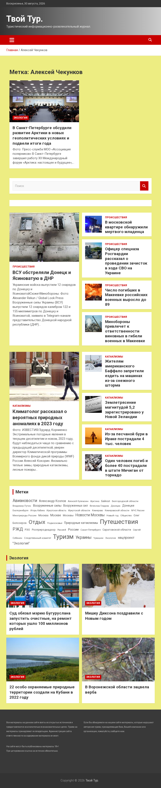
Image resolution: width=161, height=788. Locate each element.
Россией (61, 529)
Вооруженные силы (47, 505)
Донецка (115, 506)
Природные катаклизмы (81, 522)
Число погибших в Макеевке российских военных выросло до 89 (126, 297)
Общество (126, 515)
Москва (43, 515)
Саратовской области (117, 529)
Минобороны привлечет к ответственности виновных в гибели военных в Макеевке (125, 331)
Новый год (112, 515)
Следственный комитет (37, 537)
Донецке (128, 505)
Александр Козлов (52, 501)
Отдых (37, 522)
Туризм (63, 536)
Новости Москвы (90, 515)
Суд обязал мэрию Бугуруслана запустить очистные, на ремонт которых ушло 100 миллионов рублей (40, 621)
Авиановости (25, 500)
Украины (83, 537)
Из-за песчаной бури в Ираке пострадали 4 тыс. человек (126, 439)
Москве (55, 515)
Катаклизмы (22, 405)
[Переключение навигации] (11, 40)
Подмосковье (54, 523)
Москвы (68, 515)
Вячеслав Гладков (99, 506)
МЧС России (137, 510)
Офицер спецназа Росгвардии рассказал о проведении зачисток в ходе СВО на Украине (126, 260)
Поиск (144, 186)
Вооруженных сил (75, 505)
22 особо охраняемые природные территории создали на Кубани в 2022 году (42, 692)
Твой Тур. (24, 19)
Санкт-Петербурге (90, 529)
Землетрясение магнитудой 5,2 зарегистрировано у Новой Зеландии (124, 409)
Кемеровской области (117, 510)
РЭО (27, 529)
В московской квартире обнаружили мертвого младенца (126, 227)
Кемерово (97, 510)
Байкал (105, 501)
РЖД (18, 529)
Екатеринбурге (21, 510)
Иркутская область (56, 510)
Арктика (94, 501)
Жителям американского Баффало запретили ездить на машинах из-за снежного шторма (124, 373)
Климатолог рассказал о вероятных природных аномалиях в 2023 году (40, 417)
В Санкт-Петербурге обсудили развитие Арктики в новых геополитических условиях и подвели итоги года (42, 135)
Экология (20, 117)
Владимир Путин (22, 506)
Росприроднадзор (44, 529)
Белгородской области (125, 501)
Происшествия (24, 266)
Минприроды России (24, 515)
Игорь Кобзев (37, 510)
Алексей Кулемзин (78, 501)
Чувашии (98, 538)
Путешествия (119, 521)
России (73, 529)
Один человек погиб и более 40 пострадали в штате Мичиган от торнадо (126, 467)
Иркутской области (79, 510)
